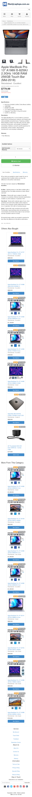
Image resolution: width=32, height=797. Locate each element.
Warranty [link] (16, 755)
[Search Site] (29, 9)
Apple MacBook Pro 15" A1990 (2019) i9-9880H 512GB (16, 382)
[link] (8, 786)
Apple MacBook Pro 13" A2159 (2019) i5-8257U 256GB (16, 519)
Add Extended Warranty (6, 148)
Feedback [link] (16, 739)
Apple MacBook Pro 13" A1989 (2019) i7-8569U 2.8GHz (16, 681)
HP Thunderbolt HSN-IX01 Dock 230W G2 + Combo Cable (15, 447)
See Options (16, 261)
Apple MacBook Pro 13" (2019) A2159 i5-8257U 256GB (16, 648)
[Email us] (5, 786)
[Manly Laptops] (16, 3)
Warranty (25, 172)
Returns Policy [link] (16, 774)
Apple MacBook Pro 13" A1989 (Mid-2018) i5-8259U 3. (16, 285)
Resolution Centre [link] (16, 742)
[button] (16, 165)
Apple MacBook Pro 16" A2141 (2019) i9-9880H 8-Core (16, 616)
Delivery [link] (16, 758)
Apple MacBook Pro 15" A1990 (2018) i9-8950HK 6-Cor (16, 317)
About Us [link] (16, 748)
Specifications (16, 172)
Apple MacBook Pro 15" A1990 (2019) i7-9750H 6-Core (16, 350)
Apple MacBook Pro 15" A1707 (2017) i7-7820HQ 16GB (16, 253)
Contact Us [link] (16, 751)
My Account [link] (16, 732)
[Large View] (4, 61)
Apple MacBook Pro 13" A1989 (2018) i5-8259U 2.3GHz (16, 713)
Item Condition (6, 172)
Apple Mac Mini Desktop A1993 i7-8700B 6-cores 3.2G (16, 414)
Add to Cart (17, 161)
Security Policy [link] (16, 771)
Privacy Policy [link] (16, 767)
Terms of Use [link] (16, 764)
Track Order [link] (16, 735)
